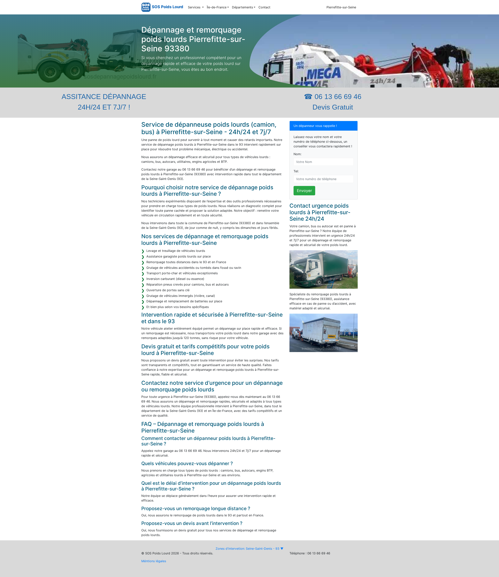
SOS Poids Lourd (167, 6)
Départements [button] (242, 7)
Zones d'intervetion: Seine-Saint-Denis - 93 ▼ (249, 548)
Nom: (297, 154)
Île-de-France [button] (216, 7)
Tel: (296, 171)
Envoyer (304, 190)
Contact (264, 7)
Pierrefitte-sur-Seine (341, 7)
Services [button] (194, 7)
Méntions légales (153, 561)
